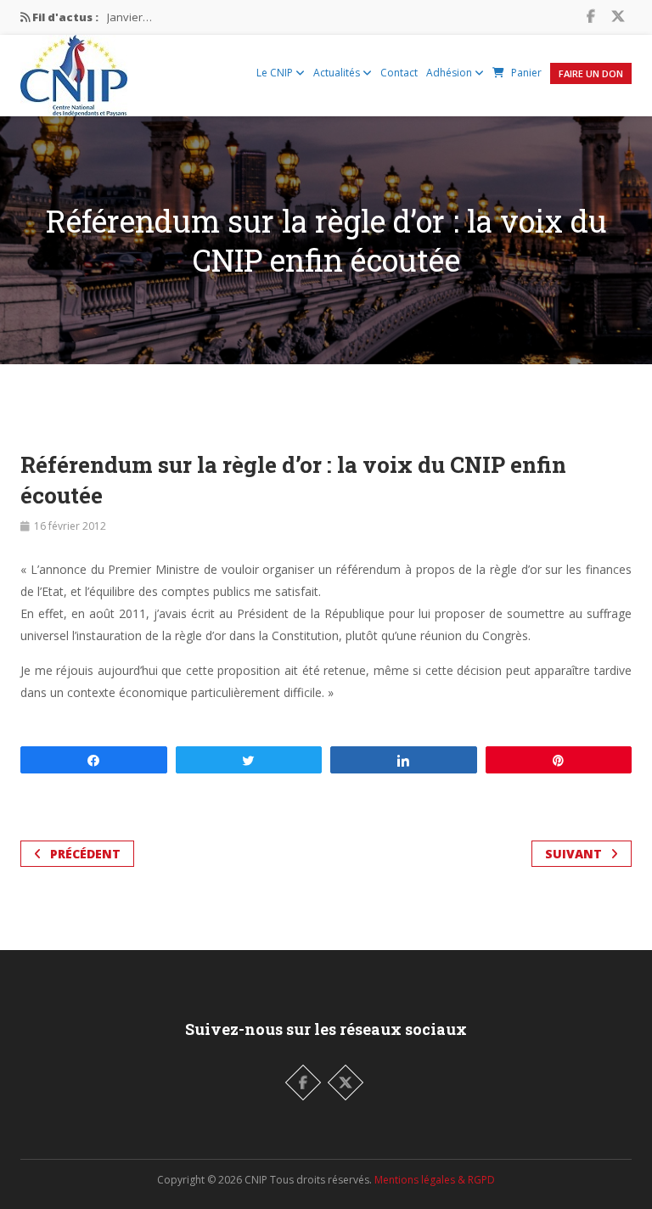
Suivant (573, 854)
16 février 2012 (70, 526)
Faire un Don (591, 73)
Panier (526, 72)
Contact (399, 72)
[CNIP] (73, 71)
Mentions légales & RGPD (434, 1179)
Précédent (85, 854)
